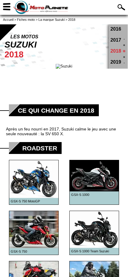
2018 (115, 50)
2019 (115, 61)
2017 (115, 40)
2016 (115, 29)
